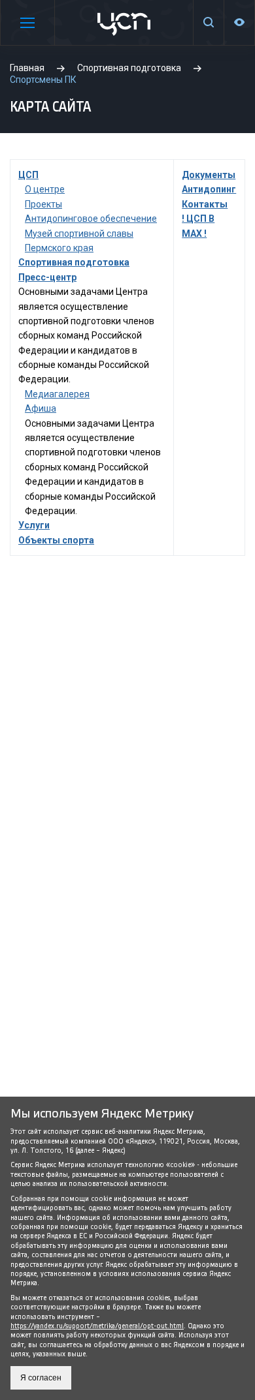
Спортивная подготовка (73, 262)
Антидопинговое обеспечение (91, 218)
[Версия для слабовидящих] (239, 22)
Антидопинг (209, 189)
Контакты (205, 204)
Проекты (43, 204)
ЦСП (28, 175)
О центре (45, 189)
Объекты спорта (56, 540)
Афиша (40, 408)
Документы (208, 175)
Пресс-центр (47, 277)
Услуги (34, 525)
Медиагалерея (57, 394)
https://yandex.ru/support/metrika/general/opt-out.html (97, 1326)
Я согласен (40, 1377)
